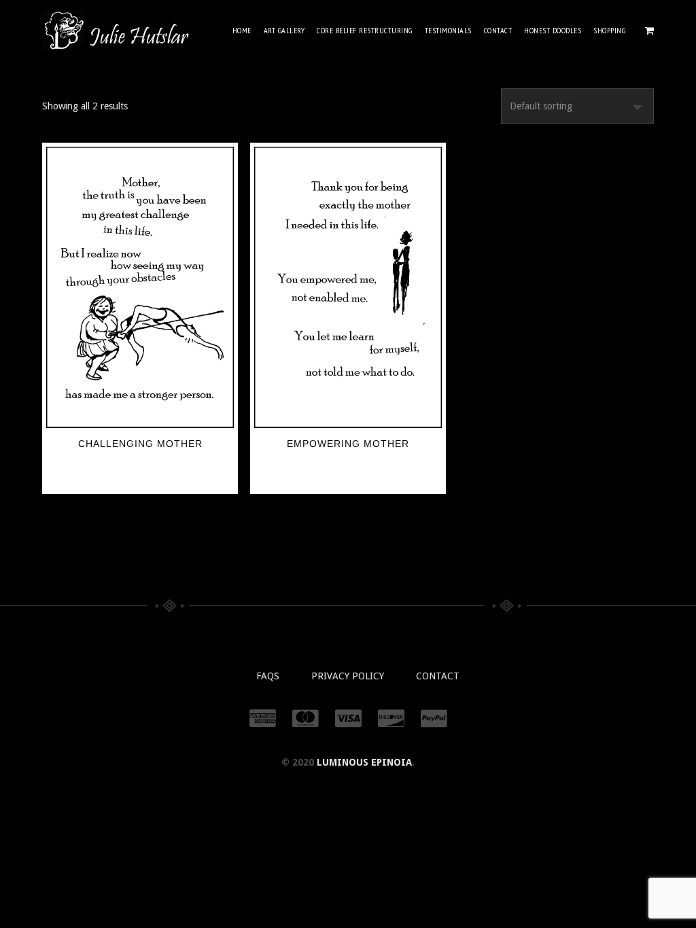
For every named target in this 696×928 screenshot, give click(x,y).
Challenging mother (140, 443)
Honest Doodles (552, 30)
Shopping (609, 30)
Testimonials (448, 30)
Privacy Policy (347, 676)
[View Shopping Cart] (649, 30)
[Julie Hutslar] (116, 30)
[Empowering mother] (348, 287)
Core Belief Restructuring (365, 30)
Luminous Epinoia (364, 762)
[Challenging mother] (140, 287)
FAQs (267, 676)
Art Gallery (284, 30)
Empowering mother (348, 443)
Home (241, 30)
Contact (498, 30)
